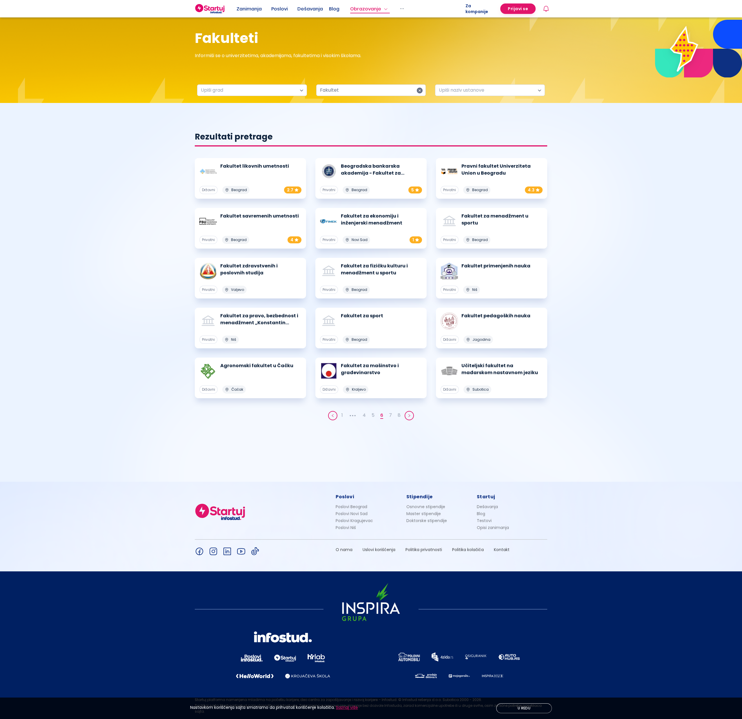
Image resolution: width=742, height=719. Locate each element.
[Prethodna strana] (332, 415)
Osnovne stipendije (425, 507)
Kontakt (502, 550)
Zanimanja (249, 9)
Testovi (484, 521)
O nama (344, 550)
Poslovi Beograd (351, 507)
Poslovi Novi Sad (352, 514)
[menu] (351, 8)
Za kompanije (476, 9)
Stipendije (419, 496)
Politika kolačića (468, 550)
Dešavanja (487, 507)
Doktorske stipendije (426, 521)
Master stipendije (423, 514)
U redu (524, 708)
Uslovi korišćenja (379, 550)
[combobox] (250, 90)
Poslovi (279, 9)
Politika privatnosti (423, 550)
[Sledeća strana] (409, 415)
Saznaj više (347, 707)
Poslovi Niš (346, 527)
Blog (334, 9)
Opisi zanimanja (493, 527)
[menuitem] (254, 9)
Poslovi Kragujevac (354, 521)
